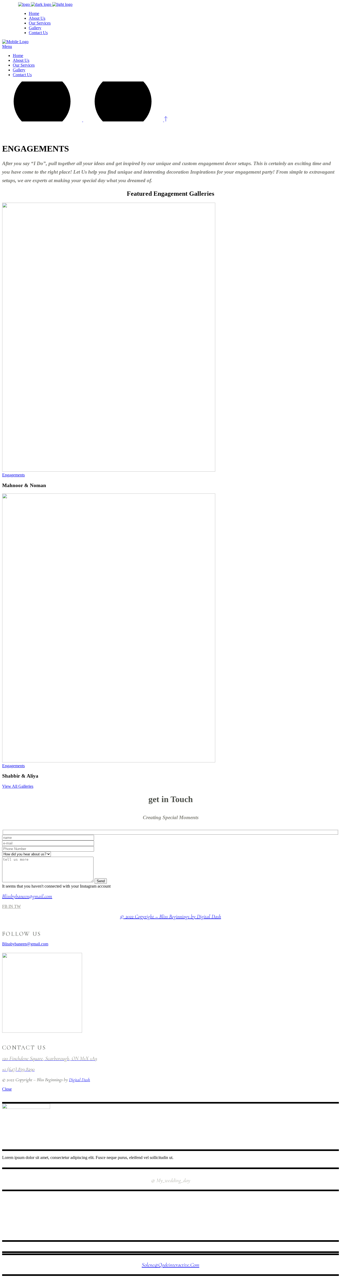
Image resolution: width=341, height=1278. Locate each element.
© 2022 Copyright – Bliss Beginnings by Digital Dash (170, 916)
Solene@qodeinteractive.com (170, 1264)
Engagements (13, 475)
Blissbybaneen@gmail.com (27, 896)
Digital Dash (79, 1080)
